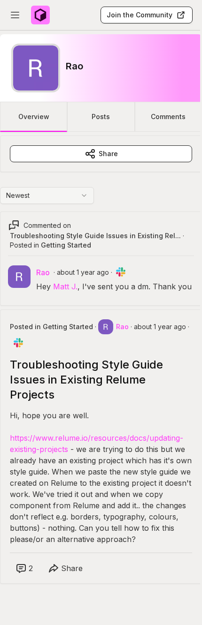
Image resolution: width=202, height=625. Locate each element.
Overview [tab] (33, 116)
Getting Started (66, 245)
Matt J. (65, 286)
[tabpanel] (101, 369)
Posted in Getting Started (51, 327)
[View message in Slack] (120, 272)
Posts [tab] (101, 116)
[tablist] (101, 117)
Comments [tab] (168, 116)
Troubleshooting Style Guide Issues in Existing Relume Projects (86, 379)
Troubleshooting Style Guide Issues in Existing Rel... (95, 236)
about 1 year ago (83, 272)
